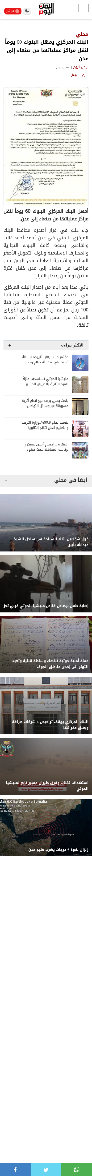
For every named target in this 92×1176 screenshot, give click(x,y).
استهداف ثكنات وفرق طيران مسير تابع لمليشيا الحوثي (47, 786)
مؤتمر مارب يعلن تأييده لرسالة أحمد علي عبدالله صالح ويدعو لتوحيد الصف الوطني (45, 362)
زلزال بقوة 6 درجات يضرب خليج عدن (58, 850)
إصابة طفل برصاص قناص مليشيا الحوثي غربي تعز (46, 606)
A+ (74, 75)
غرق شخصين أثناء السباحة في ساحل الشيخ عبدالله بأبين (51, 542)
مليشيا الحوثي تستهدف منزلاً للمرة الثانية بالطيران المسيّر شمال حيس (45, 384)
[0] (15, 1169)
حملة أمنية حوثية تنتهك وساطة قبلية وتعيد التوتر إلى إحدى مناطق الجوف (50, 664)
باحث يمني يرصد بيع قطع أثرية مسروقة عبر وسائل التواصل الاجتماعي (45, 406)
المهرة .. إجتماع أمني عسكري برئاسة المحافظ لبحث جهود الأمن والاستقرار (46, 450)
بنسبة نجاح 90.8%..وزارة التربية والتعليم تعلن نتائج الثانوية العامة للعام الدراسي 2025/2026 (43, 428)
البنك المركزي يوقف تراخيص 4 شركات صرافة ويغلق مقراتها (50, 725)
